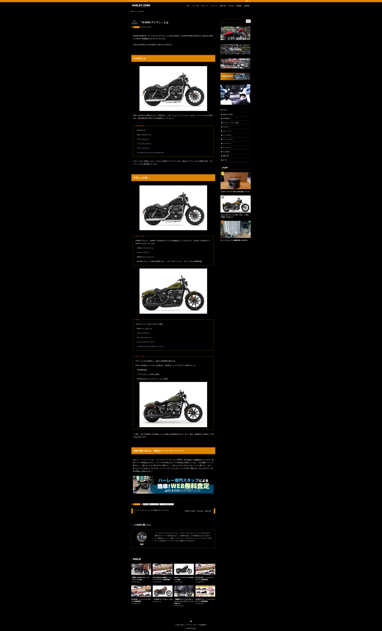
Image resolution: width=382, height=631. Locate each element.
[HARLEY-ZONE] (141, 6)
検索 (248, 21)
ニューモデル (227, 135)
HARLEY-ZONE (228, 114)
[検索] (249, 1)
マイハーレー (227, 143)
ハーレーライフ (228, 139)
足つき (225, 160)
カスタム (226, 127)
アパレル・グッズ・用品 (230, 122)
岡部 (142, 544)
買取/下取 (226, 156)
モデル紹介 (136, 27)
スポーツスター (154, 504)
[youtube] (247, 1)
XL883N (146, 504)
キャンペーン (227, 131)
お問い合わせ (180, 625)
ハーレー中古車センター (166, 504)
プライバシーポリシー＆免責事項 (196, 625)
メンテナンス (227, 147)
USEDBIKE (226, 118)
